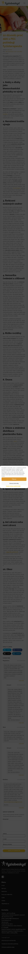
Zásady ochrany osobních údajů (13, 486)
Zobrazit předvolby (14, 483)
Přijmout (14, 479)
